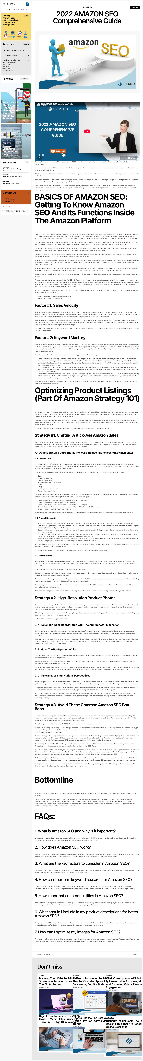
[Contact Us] (26, 197)
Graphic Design (6, 68)
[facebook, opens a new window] (8, 9)
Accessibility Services (7, 70)
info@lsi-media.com (10, 199)
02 (28, 55)
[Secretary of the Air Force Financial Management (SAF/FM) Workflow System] (16, 103)
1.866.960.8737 (8, 202)
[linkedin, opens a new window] (27, 9)
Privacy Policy (20, 211)
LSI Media (50, 801)
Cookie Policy (16, 213)
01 (28, 50)
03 (28, 60)
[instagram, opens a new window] (17, 9)
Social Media (87, 7)
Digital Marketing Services (11, 60)
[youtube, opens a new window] (22, 9)
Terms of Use (6, 213)
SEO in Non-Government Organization (13, 176)
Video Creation (6, 66)
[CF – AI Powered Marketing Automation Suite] (16, 141)
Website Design (6, 64)
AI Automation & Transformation (13, 50)
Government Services (9, 55)
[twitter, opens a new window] (13, 9)
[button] (26, 16)
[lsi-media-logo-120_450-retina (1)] (8, 3)
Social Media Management (9, 62)
